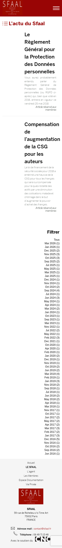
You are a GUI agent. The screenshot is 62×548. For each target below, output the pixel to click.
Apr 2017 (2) (52, 424)
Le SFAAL (31, 467)
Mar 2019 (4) (52, 373)
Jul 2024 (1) (53, 294)
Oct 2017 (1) (52, 413)
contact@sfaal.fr (42, 529)
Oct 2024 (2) (52, 286)
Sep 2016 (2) (52, 450)
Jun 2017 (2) (52, 417)
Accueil (31, 462)
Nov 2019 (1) (52, 363)
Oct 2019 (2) (52, 366)
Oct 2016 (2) (52, 446)
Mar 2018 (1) (52, 406)
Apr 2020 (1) (52, 348)
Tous (57, 239)
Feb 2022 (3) (52, 337)
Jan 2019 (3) (52, 381)
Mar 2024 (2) (52, 308)
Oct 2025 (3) (52, 257)
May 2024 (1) (52, 301)
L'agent (31, 471)
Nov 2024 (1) (52, 283)
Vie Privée (31, 484)
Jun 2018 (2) (52, 395)
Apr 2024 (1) (52, 305)
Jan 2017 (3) (52, 435)
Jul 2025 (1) (53, 265)
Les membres (31, 475)
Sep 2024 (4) (52, 290)
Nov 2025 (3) (52, 254)
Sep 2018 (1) (52, 388)
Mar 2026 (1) (52, 243)
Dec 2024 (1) (52, 279)
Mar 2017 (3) (52, 428)
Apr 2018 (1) (52, 402)
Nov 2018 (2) (52, 384)
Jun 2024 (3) (52, 297)
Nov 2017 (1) (52, 410)
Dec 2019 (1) (52, 359)
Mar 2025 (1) (52, 272)
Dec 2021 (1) (52, 341)
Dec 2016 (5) (52, 439)
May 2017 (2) (52, 421)
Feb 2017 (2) (52, 431)
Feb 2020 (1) (52, 352)
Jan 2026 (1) (52, 247)
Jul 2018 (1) (53, 392)
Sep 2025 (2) (52, 261)
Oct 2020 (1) (52, 344)
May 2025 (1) (52, 268)
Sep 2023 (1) (52, 319)
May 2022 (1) (52, 334)
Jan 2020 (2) (52, 355)
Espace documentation (31, 480)
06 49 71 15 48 (41, 534)
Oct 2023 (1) (52, 315)
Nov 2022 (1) (52, 326)
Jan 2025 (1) (52, 276)
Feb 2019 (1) (52, 377)
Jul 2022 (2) (53, 330)
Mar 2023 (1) (52, 323)
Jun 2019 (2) (52, 370)
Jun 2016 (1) (52, 453)
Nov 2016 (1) (52, 442)
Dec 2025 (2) (52, 250)
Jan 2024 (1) (52, 312)
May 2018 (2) (52, 399)
